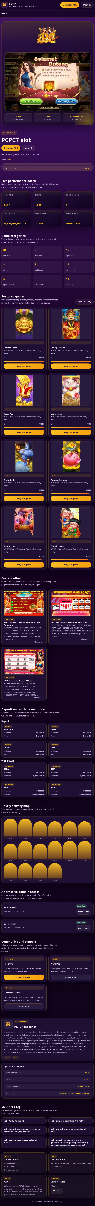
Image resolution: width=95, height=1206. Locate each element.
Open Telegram (24, 977)
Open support (24, 1006)
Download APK (70, 5)
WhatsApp (57, 1191)
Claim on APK (39, 642)
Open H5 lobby (84, 301)
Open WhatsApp (71, 977)
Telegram (54, 1186)
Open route (83, 911)
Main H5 (87, 5)
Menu (4, 13)
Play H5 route (9, 1166)
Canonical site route (11, 1170)
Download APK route (12, 1163)
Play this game (24, 366)
